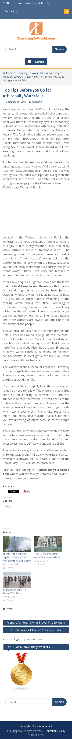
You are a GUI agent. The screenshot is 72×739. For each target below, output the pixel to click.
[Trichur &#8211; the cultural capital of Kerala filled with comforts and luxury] (17, 544)
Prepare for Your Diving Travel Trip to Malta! (36, 622)
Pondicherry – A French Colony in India (36, 630)
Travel (27, 76)
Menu (39, 62)
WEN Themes (36, 734)
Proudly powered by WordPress (25, 731)
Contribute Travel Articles (34, 3)
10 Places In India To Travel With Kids (14, 591)
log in (17, 639)
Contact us (11, 11)
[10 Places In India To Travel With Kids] (17, 580)
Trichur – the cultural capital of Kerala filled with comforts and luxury (17, 557)
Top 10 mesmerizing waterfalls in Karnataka (47, 555)
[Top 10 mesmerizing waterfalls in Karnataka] (48, 544)
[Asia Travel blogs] (21, 690)
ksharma (37, 101)
